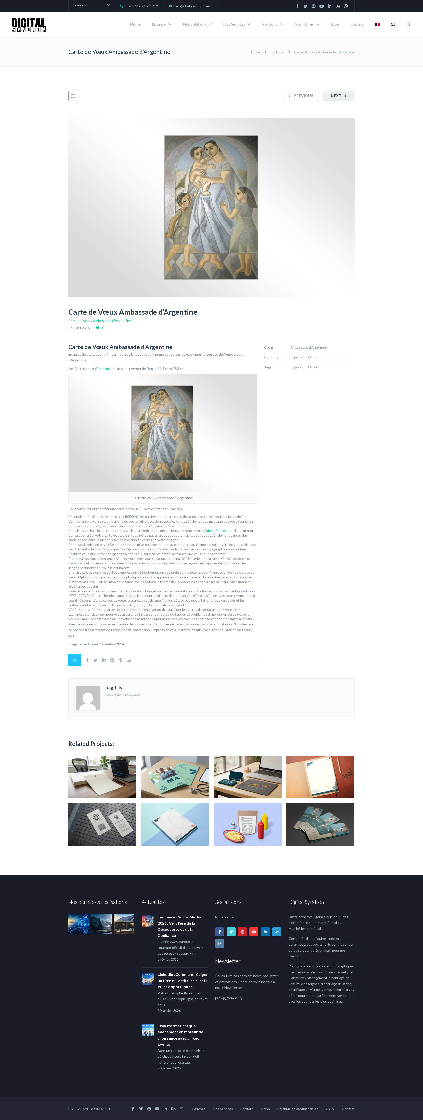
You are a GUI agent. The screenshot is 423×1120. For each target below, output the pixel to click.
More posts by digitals (123, 695)
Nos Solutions (194, 24)
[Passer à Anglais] (393, 24)
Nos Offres (304, 24)
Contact (357, 24)
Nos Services (234, 24)
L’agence (159, 24)
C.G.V (330, 1109)
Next (336, 96)
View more (102, 777)
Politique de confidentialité (297, 1109)
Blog (335, 24)
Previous (304, 96)
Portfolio (270, 24)
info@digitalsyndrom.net (193, 6)
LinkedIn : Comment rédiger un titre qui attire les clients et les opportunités (183, 980)
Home (135, 24)
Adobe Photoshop (218, 530)
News (265, 1109)
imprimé (104, 368)
